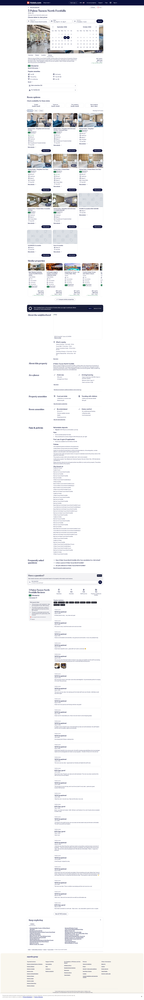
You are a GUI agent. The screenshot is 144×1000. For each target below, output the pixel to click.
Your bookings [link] (49, 964)
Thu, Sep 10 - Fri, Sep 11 (59, 22)
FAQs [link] (47, 966)
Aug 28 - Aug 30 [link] (75, 106)
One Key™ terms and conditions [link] (90, 968)
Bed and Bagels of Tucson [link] (71, 943)
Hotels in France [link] (30, 976)
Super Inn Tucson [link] (34, 943)
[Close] (141, 996)
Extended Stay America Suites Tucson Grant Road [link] (42, 932)
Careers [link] (103, 966)
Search (100, 21)
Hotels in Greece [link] (30, 985)
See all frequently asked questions (62, 568)
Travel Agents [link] (67, 975)
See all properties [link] (34, 7)
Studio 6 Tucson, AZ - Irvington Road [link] (74, 937)
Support (100, 2)
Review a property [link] (50, 971)
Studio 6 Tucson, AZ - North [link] (72, 935)
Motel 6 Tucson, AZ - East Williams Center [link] (40, 936)
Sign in (115, 2)
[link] (99, 7)
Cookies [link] (84, 973)
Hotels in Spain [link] (30, 978)
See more (55, 359)
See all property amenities (60, 403)
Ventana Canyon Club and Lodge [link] (73, 932)
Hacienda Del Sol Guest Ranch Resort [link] (39, 941)
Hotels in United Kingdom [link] (32, 973)
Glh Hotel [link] (32, 929)
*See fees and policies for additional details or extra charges (67, 389)
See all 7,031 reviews (33, 68)
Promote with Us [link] (68, 972)
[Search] (100, 582)
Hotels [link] (29, 949)
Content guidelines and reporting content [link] (90, 977)
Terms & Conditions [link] (87, 964)
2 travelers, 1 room (82, 22)
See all (29, 82)
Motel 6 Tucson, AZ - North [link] (36, 944)
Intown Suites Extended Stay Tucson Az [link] (75, 936)
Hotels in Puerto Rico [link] (31, 983)
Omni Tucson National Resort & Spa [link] (74, 929)
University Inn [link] (68, 940)
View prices (46, 150)
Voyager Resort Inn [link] (35, 939)
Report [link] (33, 619)
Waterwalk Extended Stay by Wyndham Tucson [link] (41, 940)
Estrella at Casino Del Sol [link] (36, 930)
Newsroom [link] (66, 970)
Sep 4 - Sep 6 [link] (94, 106)
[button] (59, 34)
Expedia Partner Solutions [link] (69, 967)
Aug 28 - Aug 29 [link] (36, 106)
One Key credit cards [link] (106, 973)
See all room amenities (59, 419)
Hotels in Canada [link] (30, 968)
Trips (106, 2)
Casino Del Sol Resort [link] (70, 941)
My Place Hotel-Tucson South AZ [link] (73, 939)
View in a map (57, 337)
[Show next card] (102, 280)
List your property (91, 2)
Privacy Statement (27, 997)
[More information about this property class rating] (32, 13)
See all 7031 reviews (61, 914)
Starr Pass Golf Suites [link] (35, 935)
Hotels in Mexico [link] (30, 966)
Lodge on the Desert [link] (35, 933)
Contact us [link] (48, 968)
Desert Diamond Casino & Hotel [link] (38, 937)
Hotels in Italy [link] (30, 971)
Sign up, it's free (97, 308)
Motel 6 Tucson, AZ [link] (70, 930)
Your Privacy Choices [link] (87, 971)
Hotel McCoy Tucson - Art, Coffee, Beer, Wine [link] (76, 933)
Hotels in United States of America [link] (34, 964)
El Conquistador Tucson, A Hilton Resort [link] (40, 928)
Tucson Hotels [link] (50, 949)
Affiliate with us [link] (67, 965)
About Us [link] (103, 964)
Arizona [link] (44, 949)
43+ (100, 51)
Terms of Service (38, 997)
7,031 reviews (32, 597)
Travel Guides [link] (104, 971)
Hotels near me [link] (104, 968)
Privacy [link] (84, 966)
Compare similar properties (66, 299)
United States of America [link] (37, 949)
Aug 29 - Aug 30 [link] (55, 106)
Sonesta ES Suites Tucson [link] (71, 928)
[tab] (32, 924)
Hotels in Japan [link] (30, 981)
